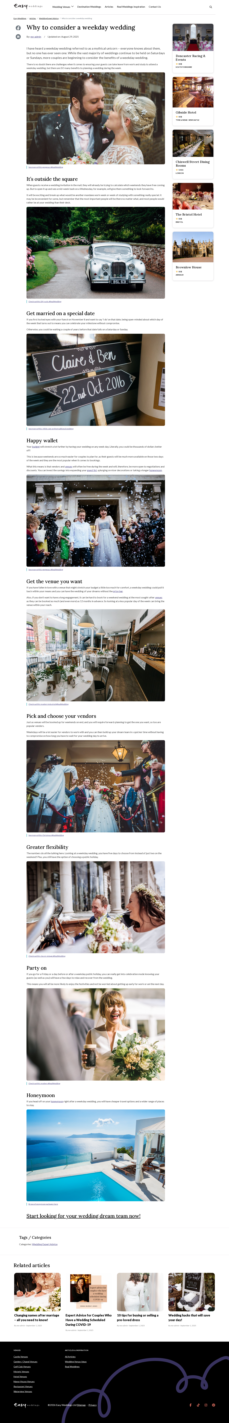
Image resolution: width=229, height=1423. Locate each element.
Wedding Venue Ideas (76, 1361)
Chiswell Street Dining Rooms (193, 163)
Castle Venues (21, 1356)
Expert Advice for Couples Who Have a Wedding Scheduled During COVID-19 (89, 1319)
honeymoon (155, 470)
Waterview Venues (23, 1391)
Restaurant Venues (23, 1386)
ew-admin (36, 36)
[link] (191, 1405)
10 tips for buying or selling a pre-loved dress (137, 1317)
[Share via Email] (18, 37)
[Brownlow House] (193, 247)
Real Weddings (72, 1366)
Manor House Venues (24, 1381)
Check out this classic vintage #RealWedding (47, 956)
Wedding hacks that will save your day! (189, 1317)
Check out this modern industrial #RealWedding (48, 704)
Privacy (92, 1404)
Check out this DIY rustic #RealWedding (45, 301)
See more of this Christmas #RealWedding (46, 835)
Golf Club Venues (22, 1366)
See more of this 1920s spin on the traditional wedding (51, 429)
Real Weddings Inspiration (131, 6)
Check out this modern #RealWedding (44, 1083)
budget (36, 446)
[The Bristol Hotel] (193, 196)
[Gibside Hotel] (193, 92)
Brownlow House (189, 267)
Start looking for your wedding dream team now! (83, 1216)
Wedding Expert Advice (44, 1244)
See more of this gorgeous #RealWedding (46, 167)
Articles (109, 6)
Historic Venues (21, 1371)
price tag (118, 591)
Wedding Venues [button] (61, 6)
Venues (17, 1350)
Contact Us (155, 6)
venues (68, 466)
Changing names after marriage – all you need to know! (36, 1317)
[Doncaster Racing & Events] (193, 37)
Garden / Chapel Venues (25, 1361)
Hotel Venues (20, 1376)
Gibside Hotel (186, 112)
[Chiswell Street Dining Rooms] (193, 143)
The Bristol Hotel (189, 214)
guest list (92, 470)
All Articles (70, 1356)
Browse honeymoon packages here (43, 1204)
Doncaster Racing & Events (190, 57)
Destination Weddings (89, 6)
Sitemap (81, 1404)
